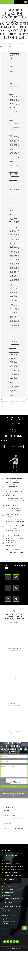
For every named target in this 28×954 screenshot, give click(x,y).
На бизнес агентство (15, 423)
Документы (13, 43)
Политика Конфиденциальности (13, 866)
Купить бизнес (8, 889)
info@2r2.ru (8, 823)
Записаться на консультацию (13, 861)
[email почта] (17, 941)
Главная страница (4, 43)
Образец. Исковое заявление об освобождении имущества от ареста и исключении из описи (14, 401)
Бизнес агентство (15, 446)
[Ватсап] (11, 941)
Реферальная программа (11, 898)
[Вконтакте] (4, 941)
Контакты (7, 895)
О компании (7, 884)
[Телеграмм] (8, 941)
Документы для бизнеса (11, 872)
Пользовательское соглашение (13, 863)
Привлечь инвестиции (10, 855)
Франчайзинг (8, 858)
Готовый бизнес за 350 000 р (12, 875)
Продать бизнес (8, 892)
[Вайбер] (14, 941)
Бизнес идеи (7, 887)
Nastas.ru (19, 948)
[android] (22, 941)
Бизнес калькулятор (10, 869)
